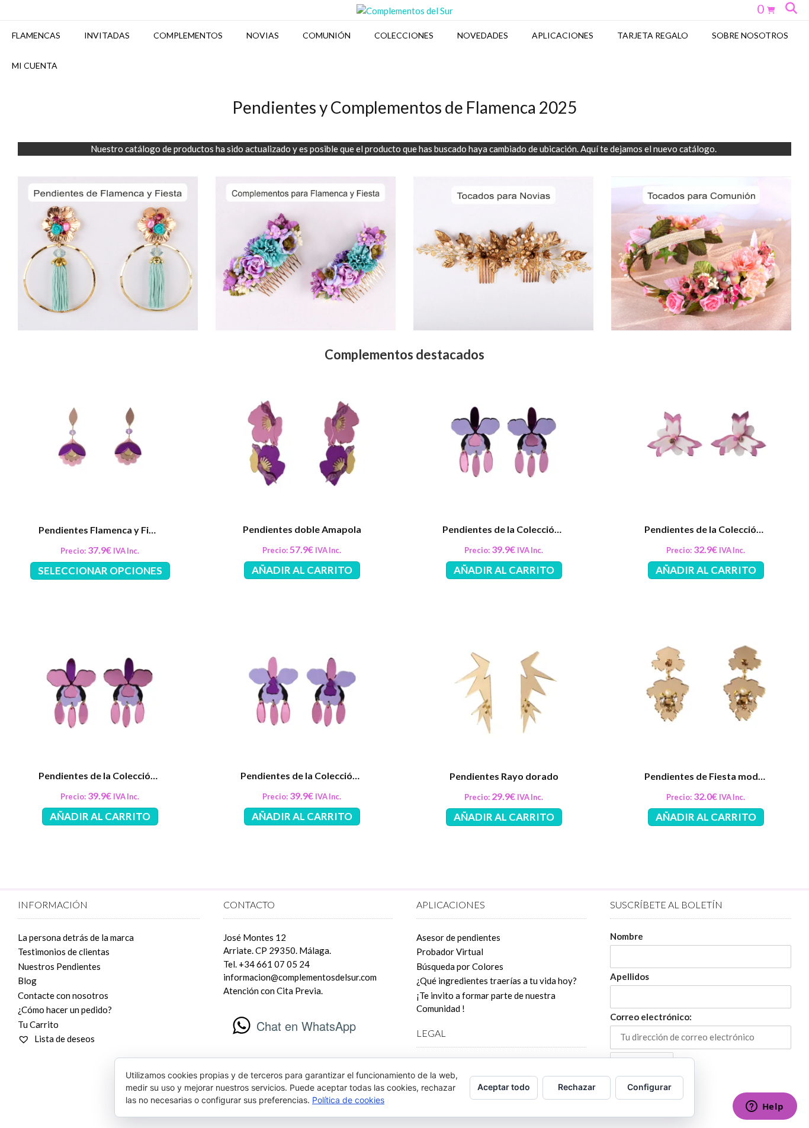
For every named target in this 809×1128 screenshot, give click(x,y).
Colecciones (404, 35)
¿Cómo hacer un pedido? (65, 1009)
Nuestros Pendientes (59, 966)
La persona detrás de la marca (76, 937)
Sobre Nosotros (750, 35)
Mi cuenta (34, 65)
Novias (262, 35)
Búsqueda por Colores (459, 966)
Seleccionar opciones (100, 570)
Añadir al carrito (302, 570)
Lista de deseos (64, 1038)
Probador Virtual (449, 951)
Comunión (327, 35)
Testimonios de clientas (64, 951)
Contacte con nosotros (63, 995)
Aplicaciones (562, 35)
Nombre (626, 936)
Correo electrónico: (651, 1016)
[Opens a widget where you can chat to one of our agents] (764, 1107)
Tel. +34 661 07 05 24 (266, 964)
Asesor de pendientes (458, 937)
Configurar (649, 1087)
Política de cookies (348, 1100)
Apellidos (629, 976)
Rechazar (577, 1087)
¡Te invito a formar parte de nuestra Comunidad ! (486, 1002)
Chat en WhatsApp (306, 1025)
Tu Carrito (38, 1024)
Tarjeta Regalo (652, 35)
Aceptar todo (503, 1087)
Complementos (188, 35)
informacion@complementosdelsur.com (300, 977)
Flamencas (36, 35)
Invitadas (107, 35)
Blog (27, 980)
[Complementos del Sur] (405, 11)
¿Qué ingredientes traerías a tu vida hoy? (496, 980)
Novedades (482, 35)
